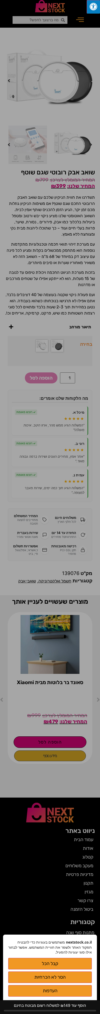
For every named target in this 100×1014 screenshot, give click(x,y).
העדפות (50, 991)
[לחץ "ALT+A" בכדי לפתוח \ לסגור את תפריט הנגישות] (93, 7)
